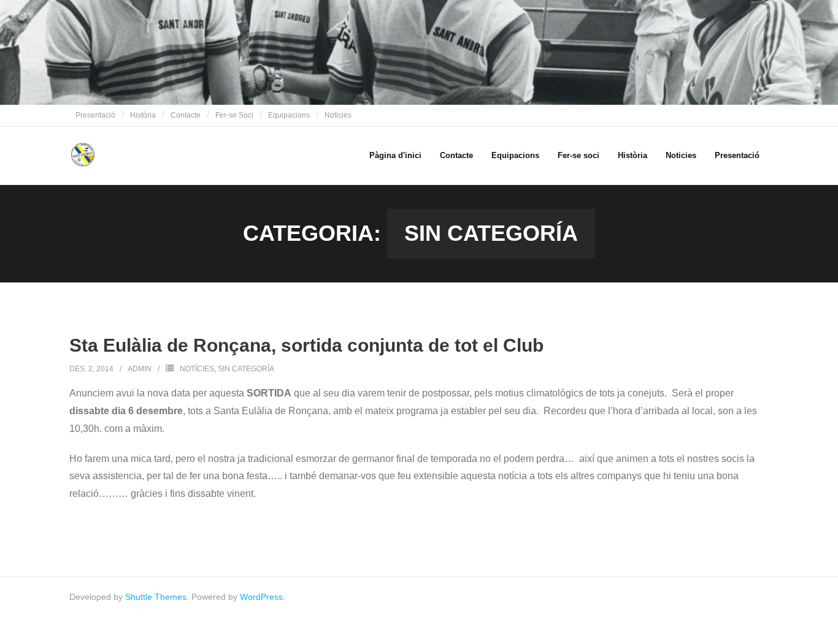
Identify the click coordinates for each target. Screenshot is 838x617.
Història (143, 115)
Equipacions (289, 115)
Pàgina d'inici (395, 155)
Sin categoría (246, 369)
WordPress (261, 597)
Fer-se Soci (234, 115)
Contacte (186, 115)
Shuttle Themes (155, 597)
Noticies (338, 115)
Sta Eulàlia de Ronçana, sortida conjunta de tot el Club (306, 345)
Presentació (95, 115)
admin (140, 369)
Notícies (197, 369)
